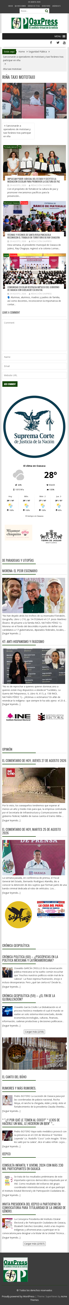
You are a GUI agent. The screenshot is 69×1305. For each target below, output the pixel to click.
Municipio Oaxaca (11, 203)
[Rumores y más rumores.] (7, 1100)
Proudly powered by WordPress (18, 1296)
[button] (57, 36)
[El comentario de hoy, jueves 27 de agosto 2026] (33, 785)
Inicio (10, 6)
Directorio (46, 6)
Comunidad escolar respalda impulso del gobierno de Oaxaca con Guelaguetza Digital (33, 288)
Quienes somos (20, 6)
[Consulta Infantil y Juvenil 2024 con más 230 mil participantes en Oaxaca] (7, 1181)
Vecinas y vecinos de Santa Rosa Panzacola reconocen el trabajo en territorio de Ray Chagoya (33, 236)
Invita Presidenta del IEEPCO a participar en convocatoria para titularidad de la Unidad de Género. (34, 1207)
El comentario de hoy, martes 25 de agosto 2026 (31, 831)
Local (6, 255)
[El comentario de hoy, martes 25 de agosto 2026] (33, 857)
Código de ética (34, 6)
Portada (24, 203)
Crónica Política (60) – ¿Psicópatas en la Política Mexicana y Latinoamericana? (30, 958)
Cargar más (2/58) (34, 1031)
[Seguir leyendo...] (11, 820)
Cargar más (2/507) (34, 1243)
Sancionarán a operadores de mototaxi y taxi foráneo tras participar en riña (17, 131)
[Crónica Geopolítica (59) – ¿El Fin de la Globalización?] (7, 1011)
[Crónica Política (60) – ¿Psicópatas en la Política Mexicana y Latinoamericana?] (7, 972)
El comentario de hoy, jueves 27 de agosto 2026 (34, 760)
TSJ (19, 147)
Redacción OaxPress (41, 185)
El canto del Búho (14, 1076)
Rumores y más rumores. (19, 1088)
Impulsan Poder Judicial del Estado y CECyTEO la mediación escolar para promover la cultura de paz (33, 180)
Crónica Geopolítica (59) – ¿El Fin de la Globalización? (28, 997)
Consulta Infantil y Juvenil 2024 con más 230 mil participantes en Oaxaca (32, 1166)
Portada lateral (10, 147)
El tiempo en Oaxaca (34, 516)
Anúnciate (56, 6)
